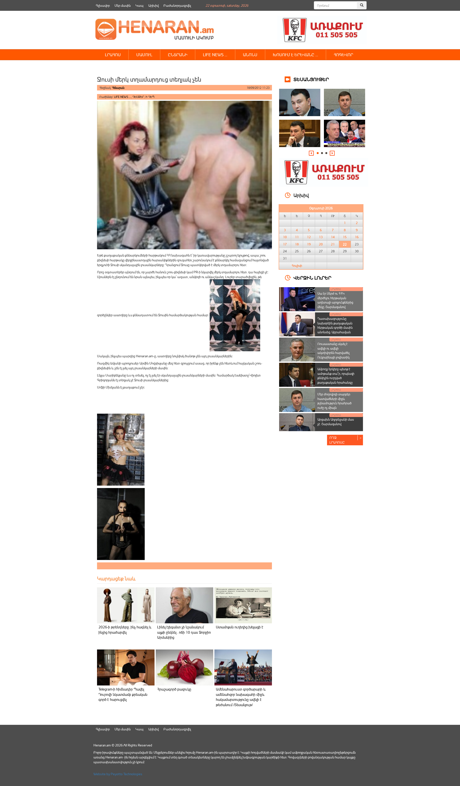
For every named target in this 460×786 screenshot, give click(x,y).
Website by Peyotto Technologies (117, 774)
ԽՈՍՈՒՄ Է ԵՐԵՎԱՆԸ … (295, 54)
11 (297, 237)
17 (285, 244)
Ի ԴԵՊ (150, 97)
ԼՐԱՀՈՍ (113, 54)
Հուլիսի (297, 266)
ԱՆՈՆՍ (250, 54)
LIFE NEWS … (215, 54)
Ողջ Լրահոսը (337, 439)
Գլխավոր (103, 5)
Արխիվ (153, 5)
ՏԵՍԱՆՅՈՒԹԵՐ (311, 79)
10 (285, 237)
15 (345, 237)
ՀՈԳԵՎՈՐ (343, 54)
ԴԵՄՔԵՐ (138, 97)
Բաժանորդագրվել (177, 5)
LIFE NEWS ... (122, 97)
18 (297, 244)
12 (309, 237)
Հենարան (118, 87)
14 (333, 237)
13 (321, 237)
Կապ (139, 5)
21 (333, 244)
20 (321, 244)
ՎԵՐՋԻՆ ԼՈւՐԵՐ (312, 277)
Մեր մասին (123, 5)
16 (357, 237)
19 (309, 244)
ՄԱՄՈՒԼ (144, 54)
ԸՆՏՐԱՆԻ (177, 54)
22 (345, 244)
